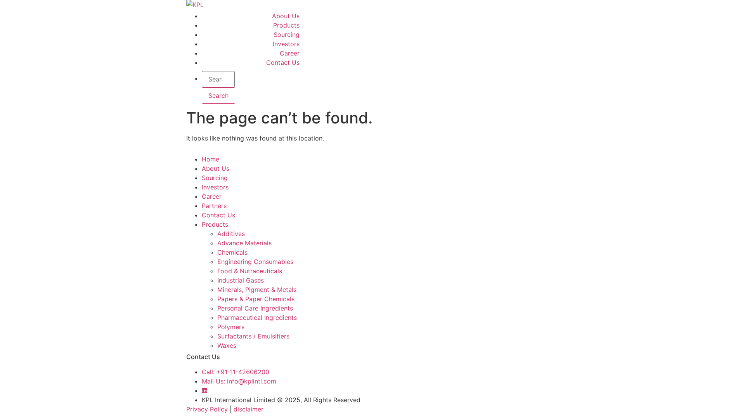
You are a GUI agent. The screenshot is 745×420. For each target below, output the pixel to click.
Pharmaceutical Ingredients (257, 317)
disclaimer (248, 409)
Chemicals (232, 252)
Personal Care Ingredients (255, 308)
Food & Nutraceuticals (249, 271)
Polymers (230, 327)
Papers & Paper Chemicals (256, 299)
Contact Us (283, 62)
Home (210, 159)
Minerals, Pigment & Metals (256, 289)
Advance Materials (244, 243)
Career (290, 53)
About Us (286, 16)
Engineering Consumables (255, 262)
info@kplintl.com (239, 381)
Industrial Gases (240, 280)
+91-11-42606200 (235, 372)
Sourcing (287, 34)
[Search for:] (218, 79)
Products (286, 25)
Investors (286, 44)
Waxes (226, 345)
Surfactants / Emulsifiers (253, 336)
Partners (214, 206)
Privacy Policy (207, 409)
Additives (231, 234)
